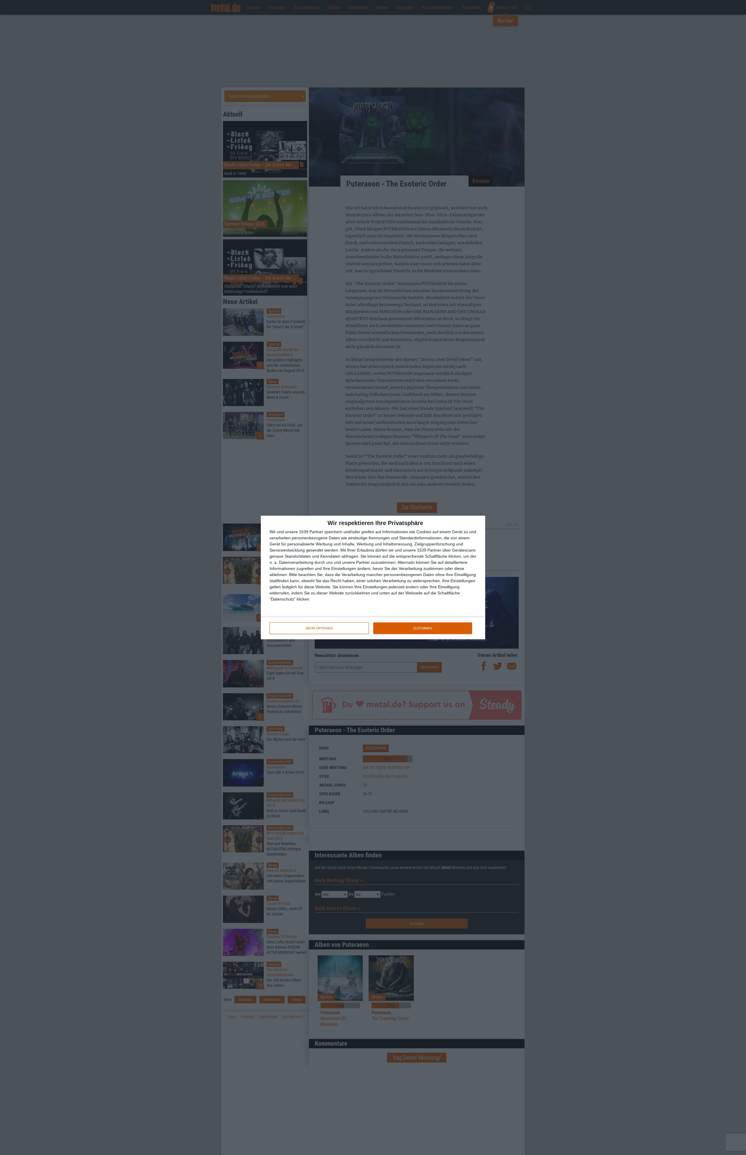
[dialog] (373, 577)
